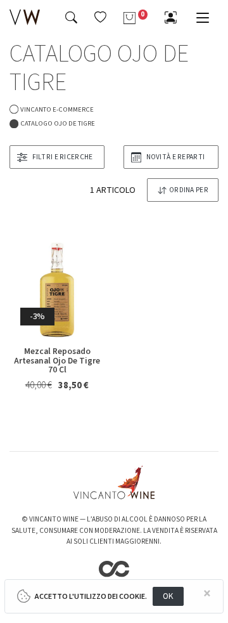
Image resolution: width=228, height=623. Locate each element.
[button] (100, 17)
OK (168, 596)
